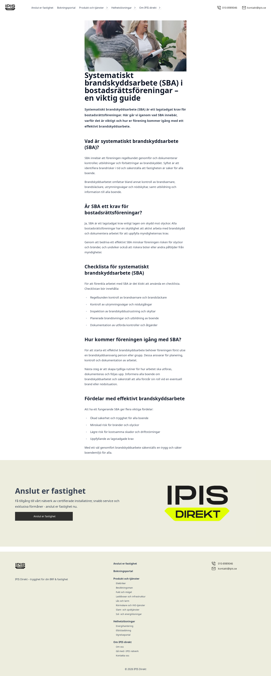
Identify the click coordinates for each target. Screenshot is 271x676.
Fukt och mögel (124, 592)
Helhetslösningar (121, 7)
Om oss (120, 646)
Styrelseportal (123, 634)
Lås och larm (122, 600)
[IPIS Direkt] (15, 8)
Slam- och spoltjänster (127, 609)
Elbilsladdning (123, 630)
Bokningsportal (66, 7)
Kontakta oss (122, 655)
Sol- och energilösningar (129, 614)
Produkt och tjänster (91, 7)
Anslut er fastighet (42, 7)
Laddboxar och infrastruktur (131, 596)
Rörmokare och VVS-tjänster (130, 605)
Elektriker (121, 583)
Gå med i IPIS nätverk (127, 651)
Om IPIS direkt (148, 7)
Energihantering (124, 625)
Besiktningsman (124, 587)
